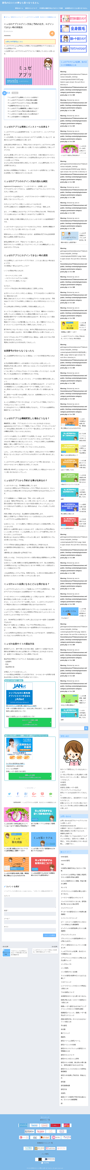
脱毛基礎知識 (65, 1085)
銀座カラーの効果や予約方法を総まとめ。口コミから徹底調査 (73, 1098)
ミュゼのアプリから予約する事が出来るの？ (22, 111)
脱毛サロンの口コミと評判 (70, 1059)
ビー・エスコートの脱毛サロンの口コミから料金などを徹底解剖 (73, 923)
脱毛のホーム (19, 8)
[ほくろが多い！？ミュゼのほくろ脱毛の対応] (73, 431)
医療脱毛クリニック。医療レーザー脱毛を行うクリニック (73, 1014)
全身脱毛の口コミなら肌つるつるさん (76, 8)
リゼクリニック (66, 982)
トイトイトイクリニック (69, 918)
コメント (7, 896)
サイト (6, 927)
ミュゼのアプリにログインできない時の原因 (22, 103)
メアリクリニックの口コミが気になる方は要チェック (73, 959)
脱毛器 (63, 1082)
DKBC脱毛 (64, 857)
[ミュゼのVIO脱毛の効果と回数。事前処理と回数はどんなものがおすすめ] (73, 416)
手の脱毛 (64, 1025)
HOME (46, 1163)
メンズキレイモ (66, 964)
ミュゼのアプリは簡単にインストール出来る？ (23, 97)
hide (15, 93)
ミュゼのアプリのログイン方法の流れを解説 (22, 100)
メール (7, 918)
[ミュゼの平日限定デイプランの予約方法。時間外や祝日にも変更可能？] (73, 230)
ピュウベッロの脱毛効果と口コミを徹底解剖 (73, 929)
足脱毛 (63, 1093)
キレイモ (64, 887)
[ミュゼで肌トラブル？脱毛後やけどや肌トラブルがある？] (73, 606)
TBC (62, 864)
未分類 (63, 1029)
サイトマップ (45, 1117)
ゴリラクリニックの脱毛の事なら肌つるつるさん (73, 892)
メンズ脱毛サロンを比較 (69, 972)
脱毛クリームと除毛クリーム (70, 1041)
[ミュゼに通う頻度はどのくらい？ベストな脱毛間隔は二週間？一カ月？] (73, 320)
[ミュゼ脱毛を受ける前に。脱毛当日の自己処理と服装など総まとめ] (73, 502)
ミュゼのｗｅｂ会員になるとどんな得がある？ (23, 114)
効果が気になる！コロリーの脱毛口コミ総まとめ (73, 1001)
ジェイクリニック (67, 908)
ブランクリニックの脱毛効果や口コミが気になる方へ (73, 940)
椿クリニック (65, 1033)
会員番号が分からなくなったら (18, 105)
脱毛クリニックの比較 (68, 1045)
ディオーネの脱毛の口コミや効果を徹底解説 (73, 913)
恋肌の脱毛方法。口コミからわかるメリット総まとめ (73, 1020)
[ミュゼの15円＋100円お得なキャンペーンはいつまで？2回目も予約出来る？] (73, 143)
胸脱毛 (63, 1037)
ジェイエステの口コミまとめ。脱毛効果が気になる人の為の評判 (73, 903)
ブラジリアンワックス (68, 935)
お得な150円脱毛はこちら (14, 41)
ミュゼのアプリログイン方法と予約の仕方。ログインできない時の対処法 (73, 337)
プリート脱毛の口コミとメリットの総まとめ (73, 946)
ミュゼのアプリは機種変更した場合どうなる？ (23, 108)
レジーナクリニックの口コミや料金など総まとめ (73, 987)
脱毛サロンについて (31, 8)
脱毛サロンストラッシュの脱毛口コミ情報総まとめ (73, 1050)
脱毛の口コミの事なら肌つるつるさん (20, 2)
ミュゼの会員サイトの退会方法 (18, 116)
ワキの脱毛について (67, 992)
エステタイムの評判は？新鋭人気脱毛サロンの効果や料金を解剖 (73, 876)
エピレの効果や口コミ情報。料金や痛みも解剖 (73, 882)
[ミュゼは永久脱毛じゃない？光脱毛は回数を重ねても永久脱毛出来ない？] (73, 443)
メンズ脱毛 (64, 968)
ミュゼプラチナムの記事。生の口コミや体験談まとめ (39, 802)
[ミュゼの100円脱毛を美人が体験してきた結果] (73, 487)
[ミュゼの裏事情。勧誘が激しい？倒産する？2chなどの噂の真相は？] (73, 693)
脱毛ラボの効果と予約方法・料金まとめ (73, 1077)
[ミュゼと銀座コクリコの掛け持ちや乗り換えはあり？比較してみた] (73, 458)
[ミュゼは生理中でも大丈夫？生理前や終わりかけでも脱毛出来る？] (73, 516)
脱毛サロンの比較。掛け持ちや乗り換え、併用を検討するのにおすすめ (73, 1064)
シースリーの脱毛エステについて (72, 897)
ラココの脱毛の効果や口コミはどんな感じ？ (73, 977)
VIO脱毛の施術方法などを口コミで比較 (51, 8)
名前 (6, 910)
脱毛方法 (64, 1089)
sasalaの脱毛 (65, 860)
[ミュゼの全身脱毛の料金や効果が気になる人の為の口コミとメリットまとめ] (73, 472)
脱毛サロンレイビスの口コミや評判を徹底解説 (73, 1070)
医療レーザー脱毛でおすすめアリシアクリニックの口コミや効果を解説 (73, 1008)
